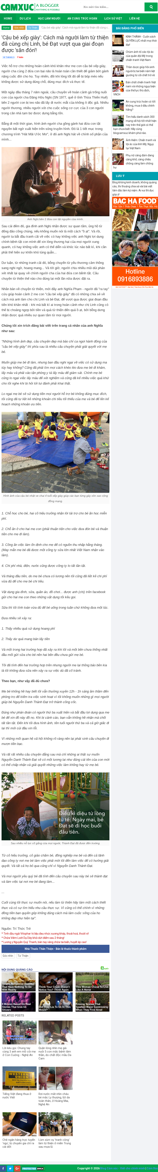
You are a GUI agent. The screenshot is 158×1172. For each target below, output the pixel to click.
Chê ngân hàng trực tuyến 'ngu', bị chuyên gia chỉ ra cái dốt (19, 1143)
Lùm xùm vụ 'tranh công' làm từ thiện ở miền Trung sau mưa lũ (55, 1143)
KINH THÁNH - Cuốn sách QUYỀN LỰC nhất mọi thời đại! (141, 40)
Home (6, 27)
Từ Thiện (32, 27)
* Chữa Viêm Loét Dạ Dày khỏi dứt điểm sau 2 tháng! (33, 937)
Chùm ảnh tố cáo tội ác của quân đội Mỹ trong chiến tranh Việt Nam (140, 55)
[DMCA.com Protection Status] (33, 1168)
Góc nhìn (19, 27)
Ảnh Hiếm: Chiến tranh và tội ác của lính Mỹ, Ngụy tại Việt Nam (141, 144)
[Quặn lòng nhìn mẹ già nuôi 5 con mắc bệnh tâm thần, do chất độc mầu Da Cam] (56, 1032)
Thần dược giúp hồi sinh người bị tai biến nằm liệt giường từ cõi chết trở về (140, 71)
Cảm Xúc (152, 1168)
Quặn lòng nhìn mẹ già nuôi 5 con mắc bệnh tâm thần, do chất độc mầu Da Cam (55, 1053)
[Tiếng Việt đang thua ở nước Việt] (20, 1078)
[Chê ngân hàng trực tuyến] (20, 1124)
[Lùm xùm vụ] (56, 1124)
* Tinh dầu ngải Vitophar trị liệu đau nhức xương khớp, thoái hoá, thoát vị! (45, 933)
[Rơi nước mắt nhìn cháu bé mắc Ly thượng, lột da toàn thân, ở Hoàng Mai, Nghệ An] (56, 1078)
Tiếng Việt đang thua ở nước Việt (17, 1095)
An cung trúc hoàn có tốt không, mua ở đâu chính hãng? (140, 105)
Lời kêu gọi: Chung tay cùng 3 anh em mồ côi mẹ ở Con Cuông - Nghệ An (19, 1051)
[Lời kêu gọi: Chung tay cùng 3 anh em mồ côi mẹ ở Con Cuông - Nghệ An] (20, 1032)
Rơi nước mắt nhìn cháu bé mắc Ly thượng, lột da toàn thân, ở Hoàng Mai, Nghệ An (54, 1099)
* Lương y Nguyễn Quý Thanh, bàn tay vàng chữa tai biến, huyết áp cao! (44, 942)
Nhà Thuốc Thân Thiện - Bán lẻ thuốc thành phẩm (56, 948)
